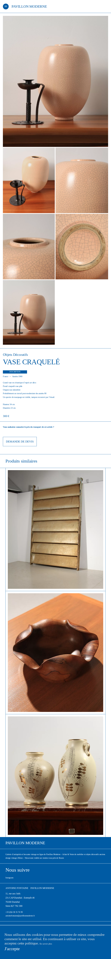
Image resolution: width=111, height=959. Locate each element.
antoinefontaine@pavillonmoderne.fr (20, 916)
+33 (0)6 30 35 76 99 (14, 912)
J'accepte (12, 948)
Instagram (9, 878)
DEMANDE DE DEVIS (20, 441)
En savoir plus (46, 944)
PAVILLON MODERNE (29, 6)
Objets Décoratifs (15, 355)
